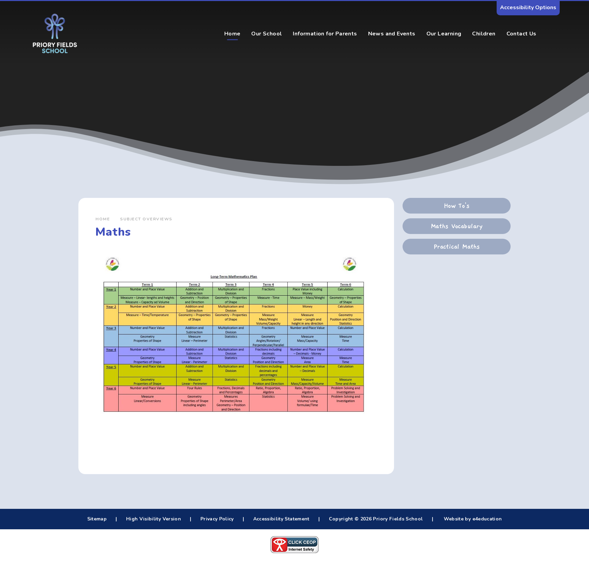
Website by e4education (472, 519)
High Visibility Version (153, 519)
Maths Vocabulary (456, 226)
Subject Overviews (146, 219)
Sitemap (97, 519)
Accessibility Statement (281, 519)
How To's (457, 205)
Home (102, 219)
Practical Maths (457, 246)
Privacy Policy (217, 519)
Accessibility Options (528, 7)
